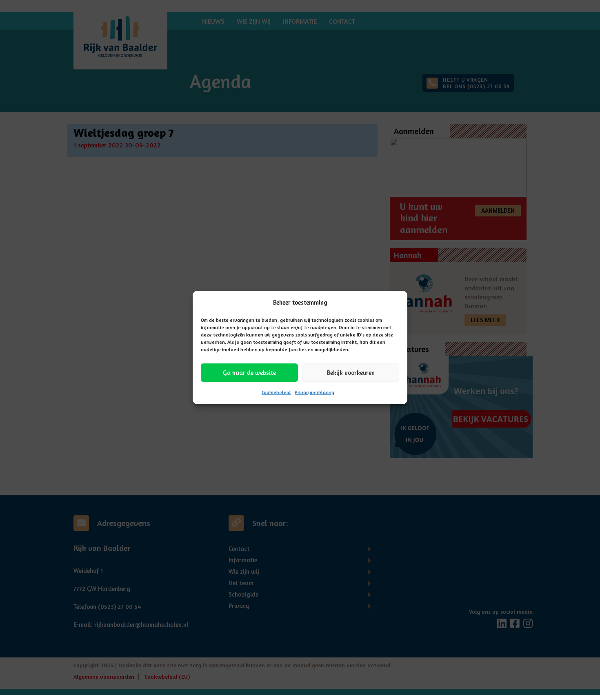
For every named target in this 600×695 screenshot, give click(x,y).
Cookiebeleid (276, 392)
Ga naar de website (249, 372)
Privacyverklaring (314, 392)
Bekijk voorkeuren (351, 372)
